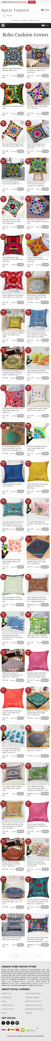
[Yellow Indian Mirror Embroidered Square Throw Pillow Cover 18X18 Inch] (38, 482)
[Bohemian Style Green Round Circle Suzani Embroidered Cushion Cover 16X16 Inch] (38, 180)
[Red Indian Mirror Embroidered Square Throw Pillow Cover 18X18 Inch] (13, 709)
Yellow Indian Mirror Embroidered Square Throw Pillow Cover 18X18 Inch (37, 486)
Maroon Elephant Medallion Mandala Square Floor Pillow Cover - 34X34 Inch (11, 864)
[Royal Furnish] (15, 10)
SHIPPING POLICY (34, 1005)
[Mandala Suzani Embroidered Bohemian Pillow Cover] (13, 66)
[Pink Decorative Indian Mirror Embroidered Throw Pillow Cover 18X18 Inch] (38, 822)
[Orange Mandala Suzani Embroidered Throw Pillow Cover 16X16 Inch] (38, 255)
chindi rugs (6, 981)
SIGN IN (37, 20)
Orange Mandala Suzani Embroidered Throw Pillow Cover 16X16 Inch (37, 259)
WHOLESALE (7, 1005)
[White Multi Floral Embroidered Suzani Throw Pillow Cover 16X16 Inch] (38, 218)
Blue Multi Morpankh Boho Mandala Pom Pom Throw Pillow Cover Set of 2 (12, 637)
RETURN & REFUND (35, 1009)
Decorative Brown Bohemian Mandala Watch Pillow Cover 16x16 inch (11, 561)
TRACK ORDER (32, 997)
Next (38, 956)
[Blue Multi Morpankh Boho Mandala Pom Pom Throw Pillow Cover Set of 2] (13, 633)
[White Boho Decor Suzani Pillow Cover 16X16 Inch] (38, 104)
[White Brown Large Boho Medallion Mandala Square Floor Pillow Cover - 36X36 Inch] (13, 671)
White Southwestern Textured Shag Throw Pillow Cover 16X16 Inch (12, 599)
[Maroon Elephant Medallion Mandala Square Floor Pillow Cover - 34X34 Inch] (13, 860)
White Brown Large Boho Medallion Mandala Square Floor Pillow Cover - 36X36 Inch (12, 675)
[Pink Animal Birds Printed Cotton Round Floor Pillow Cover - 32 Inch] (13, 898)
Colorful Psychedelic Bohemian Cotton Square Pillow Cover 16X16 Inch (37, 448)
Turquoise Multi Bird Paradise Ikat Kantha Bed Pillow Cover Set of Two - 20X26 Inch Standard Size (13, 524)
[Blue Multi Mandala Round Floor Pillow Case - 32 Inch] (38, 747)
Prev (12, 956)
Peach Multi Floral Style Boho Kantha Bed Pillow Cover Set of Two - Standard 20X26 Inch (37, 599)
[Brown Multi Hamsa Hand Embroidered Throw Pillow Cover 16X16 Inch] (13, 255)
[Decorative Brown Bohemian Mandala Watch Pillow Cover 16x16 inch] (13, 558)
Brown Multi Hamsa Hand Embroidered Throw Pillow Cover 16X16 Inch (12, 259)
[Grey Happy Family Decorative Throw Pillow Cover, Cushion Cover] (13, 784)
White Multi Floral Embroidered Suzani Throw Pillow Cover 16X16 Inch (38, 221)
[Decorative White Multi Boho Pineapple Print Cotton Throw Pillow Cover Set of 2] (13, 747)
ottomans (34, 983)
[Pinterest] (12, 1023)
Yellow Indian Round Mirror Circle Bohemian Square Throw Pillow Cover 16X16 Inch (12, 826)
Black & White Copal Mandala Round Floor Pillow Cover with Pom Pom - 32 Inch (36, 297)
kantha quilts (14, 983)
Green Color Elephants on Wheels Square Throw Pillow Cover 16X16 (13, 335)
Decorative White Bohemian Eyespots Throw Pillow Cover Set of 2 (37, 524)
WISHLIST (16, 20)
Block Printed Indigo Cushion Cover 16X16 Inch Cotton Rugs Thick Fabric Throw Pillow (37, 335)
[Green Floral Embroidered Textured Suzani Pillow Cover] (13, 180)
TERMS (29, 1013)
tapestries (31, 981)
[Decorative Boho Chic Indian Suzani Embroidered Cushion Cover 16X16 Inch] (13, 218)
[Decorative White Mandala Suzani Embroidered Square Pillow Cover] (13, 142)
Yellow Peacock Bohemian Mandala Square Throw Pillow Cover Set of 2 (36, 864)
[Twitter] (8, 1023)
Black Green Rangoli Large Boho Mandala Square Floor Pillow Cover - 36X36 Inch (37, 713)
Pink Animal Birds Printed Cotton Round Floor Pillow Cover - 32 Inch (12, 901)
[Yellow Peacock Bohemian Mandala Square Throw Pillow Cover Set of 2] (38, 860)
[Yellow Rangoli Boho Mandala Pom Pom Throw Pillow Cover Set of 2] (38, 369)
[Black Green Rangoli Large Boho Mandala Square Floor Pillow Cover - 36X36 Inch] (38, 709)
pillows (23, 981)
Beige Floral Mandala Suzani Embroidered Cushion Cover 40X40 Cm (36, 146)
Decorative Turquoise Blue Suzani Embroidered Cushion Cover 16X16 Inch (38, 70)
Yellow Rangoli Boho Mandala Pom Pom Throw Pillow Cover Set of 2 (38, 372)
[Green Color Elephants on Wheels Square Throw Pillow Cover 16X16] (13, 331)
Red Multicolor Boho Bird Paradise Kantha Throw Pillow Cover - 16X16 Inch (13, 410)
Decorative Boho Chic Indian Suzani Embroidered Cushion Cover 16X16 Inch (11, 221)
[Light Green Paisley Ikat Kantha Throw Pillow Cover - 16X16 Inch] (38, 633)
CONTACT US (8, 1009)
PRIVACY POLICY (34, 1001)
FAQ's (4, 1001)
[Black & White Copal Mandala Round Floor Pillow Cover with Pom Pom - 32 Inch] (38, 293)
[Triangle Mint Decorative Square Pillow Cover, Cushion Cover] (38, 407)
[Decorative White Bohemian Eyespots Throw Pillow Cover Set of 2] (38, 520)
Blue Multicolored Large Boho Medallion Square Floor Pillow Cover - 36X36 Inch (36, 561)
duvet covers (44, 983)
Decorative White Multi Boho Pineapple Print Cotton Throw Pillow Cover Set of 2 (11, 750)
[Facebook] (3, 1023)
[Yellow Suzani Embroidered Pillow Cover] (13, 104)
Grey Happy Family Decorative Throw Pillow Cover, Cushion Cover (12, 788)
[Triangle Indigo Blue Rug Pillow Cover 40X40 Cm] (13, 482)
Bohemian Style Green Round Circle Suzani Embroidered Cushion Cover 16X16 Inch (36, 183)
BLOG (4, 1013)
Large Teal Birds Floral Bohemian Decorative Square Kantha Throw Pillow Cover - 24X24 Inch (37, 901)
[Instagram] (17, 1023)
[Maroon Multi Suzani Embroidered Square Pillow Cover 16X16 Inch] (13, 293)
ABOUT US (7, 993)
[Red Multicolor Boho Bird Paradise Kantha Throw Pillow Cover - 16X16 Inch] (13, 407)
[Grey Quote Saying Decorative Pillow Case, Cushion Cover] (13, 936)
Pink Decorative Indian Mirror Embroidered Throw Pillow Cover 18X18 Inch (37, 826)
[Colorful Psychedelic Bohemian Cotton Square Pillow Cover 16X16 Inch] (38, 444)
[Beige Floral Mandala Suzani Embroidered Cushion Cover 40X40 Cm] (38, 142)
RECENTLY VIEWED (27, 20)
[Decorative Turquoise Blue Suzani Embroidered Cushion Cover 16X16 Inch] (38, 66)
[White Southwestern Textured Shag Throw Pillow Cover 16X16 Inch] (13, 596)
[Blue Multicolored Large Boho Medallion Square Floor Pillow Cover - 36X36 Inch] (38, 558)
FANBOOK (6, 997)
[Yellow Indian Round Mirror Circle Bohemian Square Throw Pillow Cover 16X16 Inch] (13, 822)
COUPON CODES (33, 993)
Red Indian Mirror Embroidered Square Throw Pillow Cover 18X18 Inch (12, 713)
